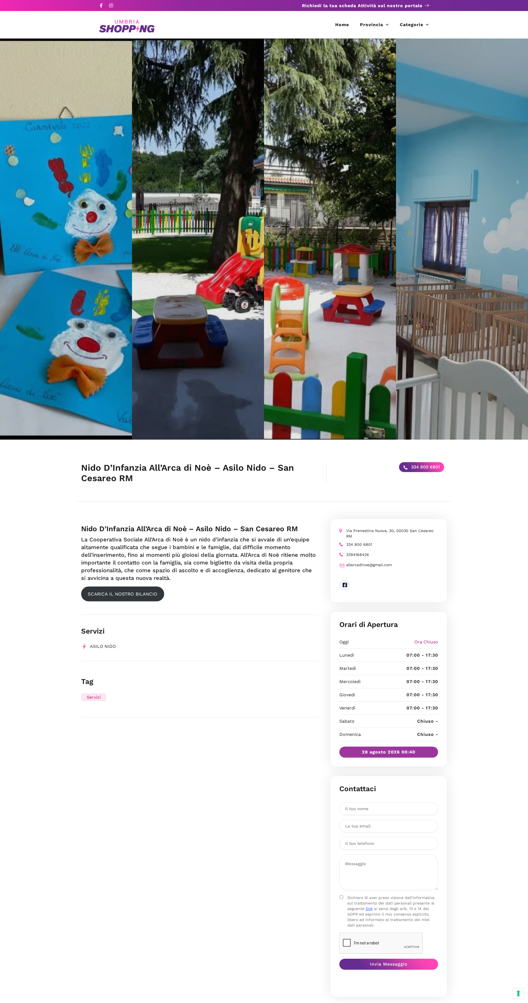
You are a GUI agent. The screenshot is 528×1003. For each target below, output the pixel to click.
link (369, 908)
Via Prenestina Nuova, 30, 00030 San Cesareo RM (389, 533)
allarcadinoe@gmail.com (369, 565)
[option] (66, 239)
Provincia (371, 24)
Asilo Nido (103, 646)
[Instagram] (111, 5)
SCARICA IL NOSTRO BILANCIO (122, 594)
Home (342, 24)
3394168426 (357, 554)
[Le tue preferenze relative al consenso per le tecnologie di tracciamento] (518, 993)
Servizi (94, 697)
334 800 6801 (425, 467)
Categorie (411, 24)
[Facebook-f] (101, 5)
